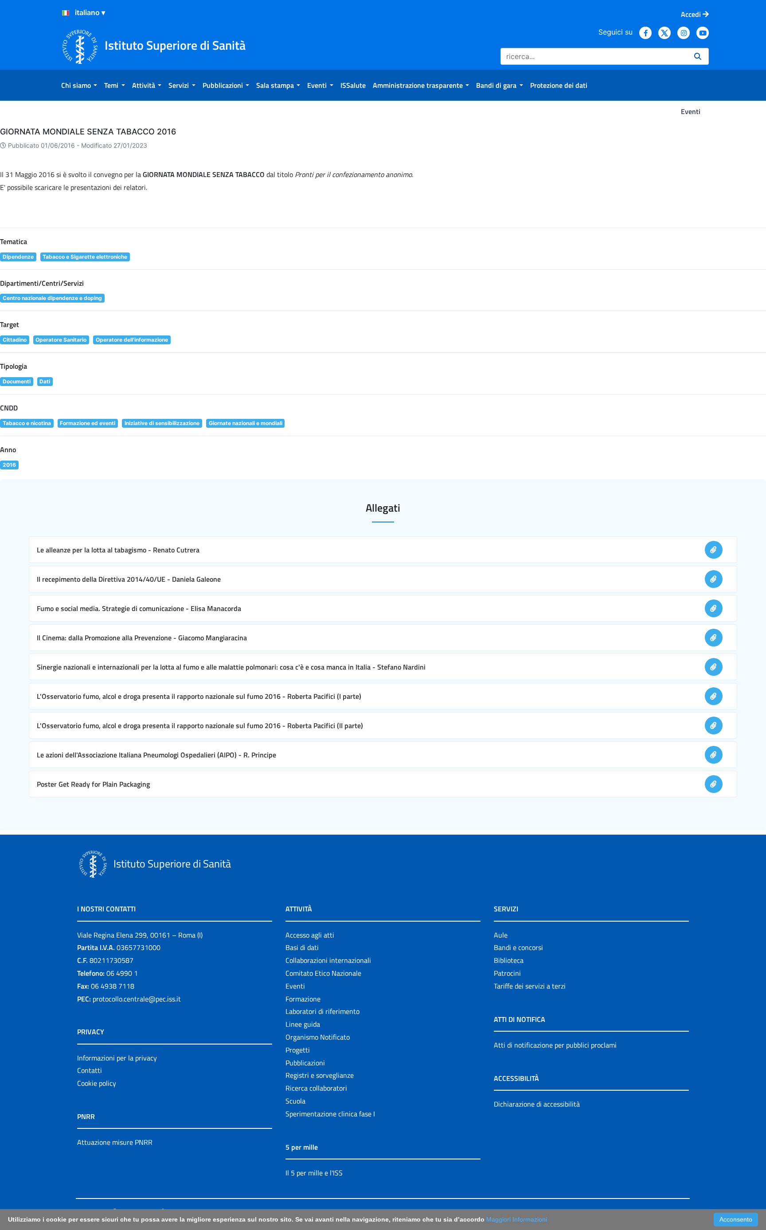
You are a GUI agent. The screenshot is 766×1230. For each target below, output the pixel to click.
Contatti (89, 1070)
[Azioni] (65, 12)
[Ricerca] (698, 56)
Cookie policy (96, 1083)
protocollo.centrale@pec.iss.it (137, 998)
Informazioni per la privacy (117, 1058)
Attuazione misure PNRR (114, 1142)
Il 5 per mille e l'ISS (314, 1172)
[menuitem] (79, 85)
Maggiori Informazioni (516, 1219)
